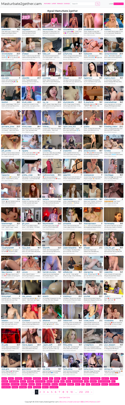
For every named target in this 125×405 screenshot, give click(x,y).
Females (60, 3)
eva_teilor (5, 78)
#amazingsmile (77, 381)
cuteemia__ (47, 151)
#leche (38, 384)
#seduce (104, 384)
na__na (45, 102)
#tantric (44, 378)
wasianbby (108, 272)
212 (81, 392)
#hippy (68, 381)
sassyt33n (67, 175)
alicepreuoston (90, 151)
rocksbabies (108, 320)
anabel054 (67, 151)
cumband (26, 320)
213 (87, 392)
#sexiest (31, 384)
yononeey (46, 78)
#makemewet (113, 384)
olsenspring (88, 272)
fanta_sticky (67, 369)
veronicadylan (7, 54)
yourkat (87, 296)
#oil (82, 384)
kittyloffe (46, 248)
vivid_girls (5, 369)
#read (63, 378)
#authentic (36, 387)
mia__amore (26, 296)
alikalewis (46, 320)
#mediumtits (6, 387)
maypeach (26, 29)
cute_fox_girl (109, 248)
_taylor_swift (47, 345)
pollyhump (67, 54)
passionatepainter (69, 248)
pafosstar (5, 199)
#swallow (23, 384)
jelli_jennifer (6, 151)
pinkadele (67, 223)
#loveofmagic (13, 381)
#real (62, 381)
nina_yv (66, 78)
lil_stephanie (89, 102)
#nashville (85, 378)
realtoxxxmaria (48, 175)
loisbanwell (67, 320)
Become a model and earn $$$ (72, 402)
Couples (67, 3)
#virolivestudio (40, 381)
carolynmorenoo (110, 54)
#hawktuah (5, 384)
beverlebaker (48, 29)
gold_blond (26, 369)
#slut (50, 378)
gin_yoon (25, 223)
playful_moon (109, 78)
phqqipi (87, 248)
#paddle (4, 381)
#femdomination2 (103, 381)
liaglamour (88, 78)
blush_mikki (26, 102)
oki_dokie (46, 369)
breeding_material (110, 126)
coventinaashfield (90, 199)
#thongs (54, 384)
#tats (29, 387)
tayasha (25, 151)
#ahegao (70, 384)
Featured (47, 3)
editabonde (67, 272)
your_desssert (109, 345)
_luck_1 (107, 296)
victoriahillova (68, 29)
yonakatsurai (89, 29)
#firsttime (30, 381)
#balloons (62, 384)
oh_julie (5, 345)
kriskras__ (46, 126)
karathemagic (7, 223)
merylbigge (108, 175)
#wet (87, 384)
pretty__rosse (27, 175)
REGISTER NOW (118, 3)
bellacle (46, 199)
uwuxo (25, 272)
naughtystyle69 (8, 248)
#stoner (22, 381)
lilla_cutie (25, 199)
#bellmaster (15, 384)
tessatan (5, 320)
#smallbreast (95, 384)
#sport (77, 384)
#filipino (49, 381)
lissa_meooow (7, 272)
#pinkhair (93, 381)
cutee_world (89, 320)
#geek (4, 378)
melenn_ (107, 29)
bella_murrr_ (89, 369)
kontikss (107, 151)
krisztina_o (67, 296)
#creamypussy (95, 378)
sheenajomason (90, 223)
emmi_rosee (27, 126)
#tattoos (45, 387)
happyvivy (5, 175)
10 (71, 392)
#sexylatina (36, 378)
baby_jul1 (46, 54)
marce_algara (27, 345)
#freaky (10, 378)
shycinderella (68, 102)
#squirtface (27, 378)
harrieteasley (109, 223)
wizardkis (25, 78)
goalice (86, 126)
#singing (14, 387)
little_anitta (67, 345)
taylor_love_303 (69, 126)
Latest (54, 3)
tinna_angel (6, 296)
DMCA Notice (90, 402)
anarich (45, 296)
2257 (98, 402)
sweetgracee (89, 175)
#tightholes (46, 384)
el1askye (25, 54)
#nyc (113, 381)
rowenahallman (110, 102)
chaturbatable (110, 199)
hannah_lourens (49, 272)
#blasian (56, 378)
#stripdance (53, 387)
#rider (86, 381)
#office (56, 381)
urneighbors (89, 345)
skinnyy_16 (108, 369)
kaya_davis (26, 248)
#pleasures (113, 378)
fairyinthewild (48, 223)
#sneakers (18, 378)
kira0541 (5, 102)
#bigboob (105, 378)
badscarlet (88, 54)
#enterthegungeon (73, 378)
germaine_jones (8, 126)
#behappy (22, 387)
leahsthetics (68, 199)
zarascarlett (6, 29)
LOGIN (111, 3)
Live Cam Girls (64, 397)
